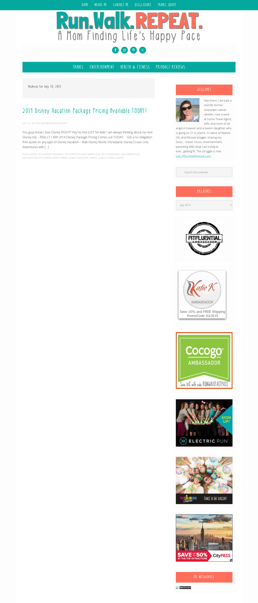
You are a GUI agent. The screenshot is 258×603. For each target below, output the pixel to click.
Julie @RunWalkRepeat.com (193, 156)
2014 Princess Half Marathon (82, 154)
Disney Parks (60, 157)
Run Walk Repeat (129, 26)
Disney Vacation (78, 157)
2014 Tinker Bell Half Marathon (120, 154)
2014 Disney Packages (50, 154)
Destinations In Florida (36, 157)
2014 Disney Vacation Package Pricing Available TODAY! (84, 111)
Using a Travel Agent (111, 157)
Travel (93, 157)
